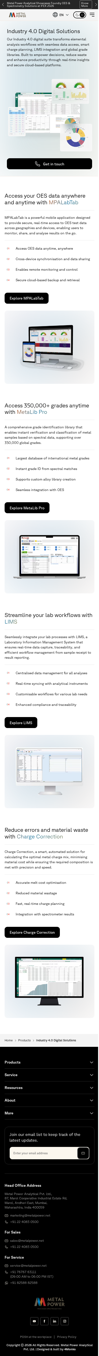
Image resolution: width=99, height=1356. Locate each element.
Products (24, 1040)
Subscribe (83, 1153)
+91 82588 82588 (24, 1283)
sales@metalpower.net (27, 1240)
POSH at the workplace (36, 1337)
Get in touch (53, 164)
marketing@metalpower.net (30, 1215)
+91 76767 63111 (23, 1272)
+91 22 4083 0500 (24, 1222)
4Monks (70, 1349)
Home (9, 1040)
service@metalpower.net (28, 1265)
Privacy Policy (66, 1337)
